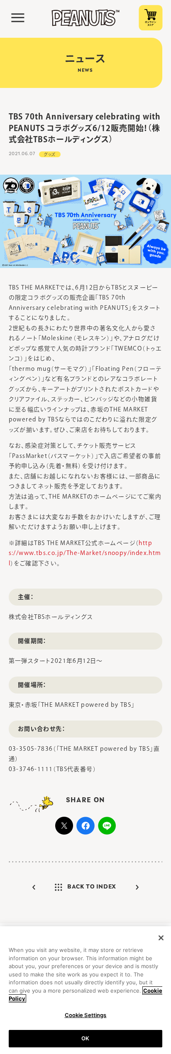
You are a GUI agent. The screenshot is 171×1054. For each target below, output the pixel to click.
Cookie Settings (86, 1015)
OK (85, 1038)
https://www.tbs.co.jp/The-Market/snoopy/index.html (85, 553)
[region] (85, 990)
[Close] (161, 938)
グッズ (50, 154)
